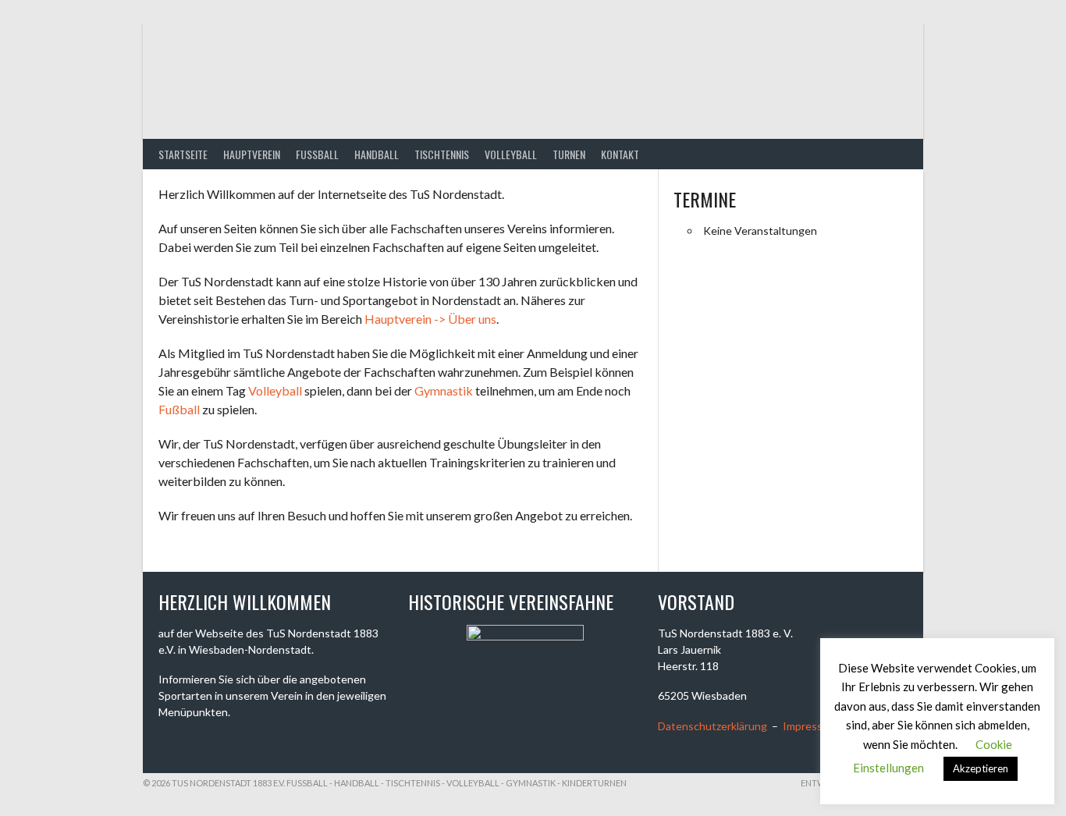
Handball (376, 154)
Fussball (317, 154)
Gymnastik (443, 390)
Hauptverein (251, 154)
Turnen (569, 154)
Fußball (179, 409)
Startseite (183, 154)
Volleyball (511, 154)
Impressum (810, 726)
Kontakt (620, 154)
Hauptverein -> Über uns (430, 318)
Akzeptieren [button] (980, 768)
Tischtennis (441, 154)
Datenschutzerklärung (712, 726)
